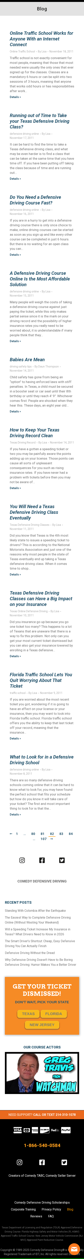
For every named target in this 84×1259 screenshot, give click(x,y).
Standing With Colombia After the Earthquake (35, 911)
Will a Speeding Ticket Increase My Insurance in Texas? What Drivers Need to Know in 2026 (37, 931)
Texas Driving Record (23, 442)
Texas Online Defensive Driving (29, 611)
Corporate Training (23, 1209)
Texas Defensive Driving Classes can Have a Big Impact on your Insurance (41, 598)
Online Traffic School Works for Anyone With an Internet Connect (41, 38)
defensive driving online (24, 133)
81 (43, 834)
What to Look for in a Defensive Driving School (42, 759)
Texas (28, 1014)
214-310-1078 (66, 1115)
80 (33, 834)
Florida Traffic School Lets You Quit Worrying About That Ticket (41, 680)
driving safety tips (21, 366)
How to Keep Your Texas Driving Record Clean (34, 432)
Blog (70, 1209)
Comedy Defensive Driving (42, 881)
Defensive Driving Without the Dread (30, 953)
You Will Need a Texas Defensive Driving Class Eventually (34, 512)
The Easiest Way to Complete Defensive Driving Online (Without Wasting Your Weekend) (38, 920)
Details (14, 97)
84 (71, 834)
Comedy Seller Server (61, 1175)
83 (61, 834)
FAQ (51, 1216)
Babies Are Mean (27, 359)
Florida (53, 1014)
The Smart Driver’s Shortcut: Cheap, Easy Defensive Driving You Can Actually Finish (40, 943)
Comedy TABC (34, 1175)
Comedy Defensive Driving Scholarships (42, 1202)
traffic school (18, 693)
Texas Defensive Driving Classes (29, 524)
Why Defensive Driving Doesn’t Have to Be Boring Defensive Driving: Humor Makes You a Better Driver (40, 962)
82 (52, 834)
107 (43, 839)
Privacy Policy (51, 1209)
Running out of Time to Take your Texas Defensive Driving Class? (39, 121)
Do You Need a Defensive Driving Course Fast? (35, 200)
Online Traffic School (22, 51)
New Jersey (42, 1025)
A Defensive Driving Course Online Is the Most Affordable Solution (40, 278)
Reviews (36, 1216)
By (42, 51)
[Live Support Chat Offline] (74, 1249)
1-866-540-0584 (42, 1145)
